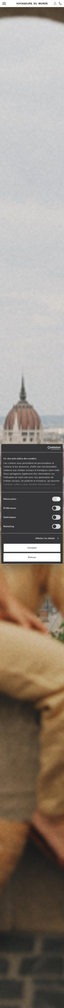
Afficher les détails (45, 538)
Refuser (32, 557)
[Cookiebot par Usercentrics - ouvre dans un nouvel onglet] (48, 448)
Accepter (32, 547)
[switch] (56, 508)
